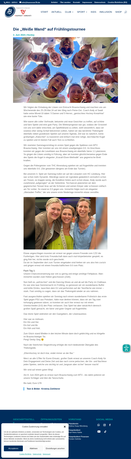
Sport (81, 12)
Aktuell (56, 12)
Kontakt (76, 2)
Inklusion (106, 12)
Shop (118, 12)
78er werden (65, 2)
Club (68, 12)
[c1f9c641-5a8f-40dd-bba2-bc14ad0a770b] (65, 249)
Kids (93, 12)
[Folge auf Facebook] (110, 425)
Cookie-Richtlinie (25, 454)
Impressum (46, 454)
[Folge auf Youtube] (99, 432)
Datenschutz (37, 454)
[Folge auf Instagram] (104, 425)
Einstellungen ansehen (55, 448)
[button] (64, 426)
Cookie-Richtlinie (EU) (117, 2)
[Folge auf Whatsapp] (98, 425)
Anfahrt (54, 2)
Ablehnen (33, 448)
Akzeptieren (13, 448)
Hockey (30, 35)
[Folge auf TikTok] (105, 431)
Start (44, 12)
